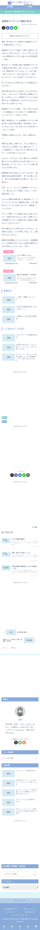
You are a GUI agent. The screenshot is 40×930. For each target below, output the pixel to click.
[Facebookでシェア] (7, 28)
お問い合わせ (29, 912)
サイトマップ (10, 912)
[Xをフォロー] (16, 742)
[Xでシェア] (3, 28)
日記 (5, 417)
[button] (28, 475)
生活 (5, 421)
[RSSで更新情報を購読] (24, 742)
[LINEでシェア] (15, 28)
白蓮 (20, 720)
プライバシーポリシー (20, 915)
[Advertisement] (20, 394)
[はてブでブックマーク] (11, 28)
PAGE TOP (20, 901)
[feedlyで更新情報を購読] (20, 742)
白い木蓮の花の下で (10, 909)
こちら (21, 730)
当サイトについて (30, 909)
